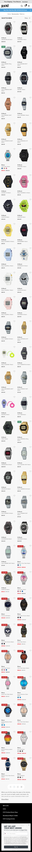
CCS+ (4, 809)
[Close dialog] (29, 825)
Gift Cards (6, 805)
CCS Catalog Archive (9, 819)
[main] (16, 407)
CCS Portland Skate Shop (10, 812)
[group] (16, 2)
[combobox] (6, 833)
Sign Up (16, 847)
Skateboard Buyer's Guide (10, 815)
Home (9, 14)
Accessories (15, 14)
